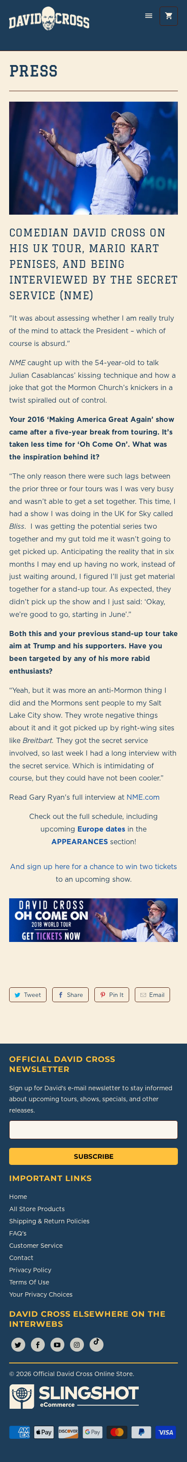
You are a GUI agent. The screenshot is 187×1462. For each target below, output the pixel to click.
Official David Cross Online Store (83, 1374)
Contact (21, 1257)
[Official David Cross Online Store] (49, 25)
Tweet (32, 995)
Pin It (116, 995)
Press (33, 70)
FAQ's (18, 1233)
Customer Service (36, 1245)
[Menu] (148, 16)
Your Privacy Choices (41, 1294)
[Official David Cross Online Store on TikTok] (97, 1345)
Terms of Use (29, 1282)
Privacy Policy (30, 1270)
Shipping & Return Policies (49, 1221)
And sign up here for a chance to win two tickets (93, 866)
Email (156, 995)
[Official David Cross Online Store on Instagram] (77, 1345)
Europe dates (101, 829)
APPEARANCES (79, 841)
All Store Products (37, 1209)
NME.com (143, 797)
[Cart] (169, 16)
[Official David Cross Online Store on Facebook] (38, 1345)
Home (18, 1196)
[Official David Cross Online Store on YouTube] (57, 1345)
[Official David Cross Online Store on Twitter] (18, 1345)
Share (75, 995)
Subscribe (94, 1156)
